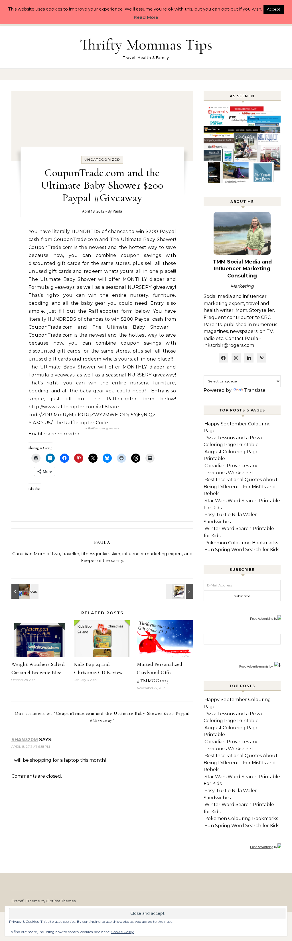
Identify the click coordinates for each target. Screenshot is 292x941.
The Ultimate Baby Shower (62, 367)
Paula (117, 211)
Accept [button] (273, 9)
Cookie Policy (122, 932)
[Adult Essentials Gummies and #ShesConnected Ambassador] (24, 591)
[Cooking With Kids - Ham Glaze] (180, 591)
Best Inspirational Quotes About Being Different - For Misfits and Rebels (240, 486)
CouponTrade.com (51, 327)
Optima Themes (61, 901)
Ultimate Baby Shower (138, 327)
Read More (146, 17)
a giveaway (102, 428)
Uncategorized (102, 160)
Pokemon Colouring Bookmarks (241, 542)
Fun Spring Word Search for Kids (241, 549)
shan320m (24, 739)
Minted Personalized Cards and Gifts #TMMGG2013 (159, 672)
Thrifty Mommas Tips (146, 44)
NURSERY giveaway (151, 375)
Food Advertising (261, 618)
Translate (254, 390)
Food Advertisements (254, 666)
